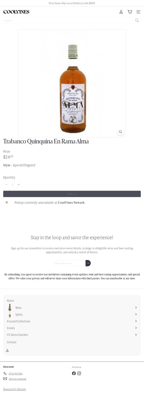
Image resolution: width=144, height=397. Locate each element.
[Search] (137, 20)
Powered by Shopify (14, 389)
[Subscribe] (88, 263)
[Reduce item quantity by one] (6, 184)
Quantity (9, 177)
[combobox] (72, 20)
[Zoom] (120, 131)
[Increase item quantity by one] (19, 184)
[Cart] (129, 11)
